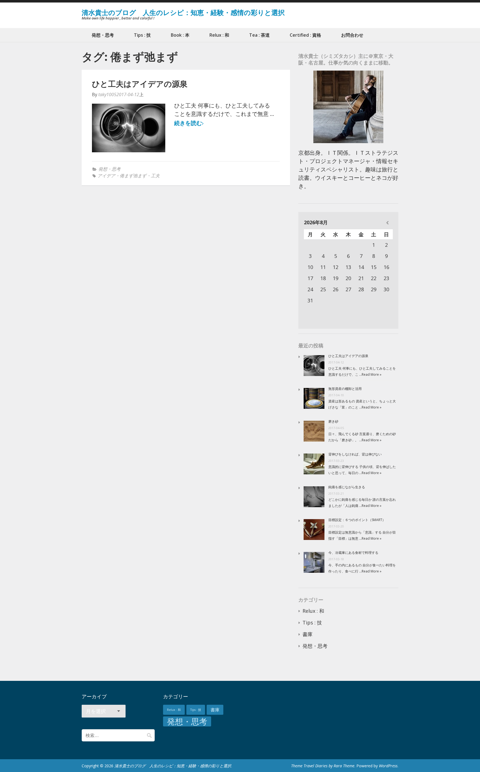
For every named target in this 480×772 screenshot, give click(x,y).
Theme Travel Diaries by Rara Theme (322, 765)
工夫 (155, 176)
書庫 (307, 634)
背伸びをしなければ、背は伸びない (355, 454)
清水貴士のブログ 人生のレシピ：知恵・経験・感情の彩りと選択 (183, 12)
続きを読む (188, 123)
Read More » (371, 374)
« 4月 (387, 223)
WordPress (388, 765)
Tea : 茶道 (259, 35)
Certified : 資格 (305, 35)
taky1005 (107, 94)
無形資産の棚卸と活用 (345, 388)
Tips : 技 (142, 35)
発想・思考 (103, 35)
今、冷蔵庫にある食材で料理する (353, 552)
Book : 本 (180, 35)
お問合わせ (352, 35)
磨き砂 (333, 421)
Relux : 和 (219, 35)
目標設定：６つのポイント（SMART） (357, 519)
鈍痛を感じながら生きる (346, 487)
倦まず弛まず (133, 176)
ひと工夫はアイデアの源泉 (140, 83)
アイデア (106, 176)
